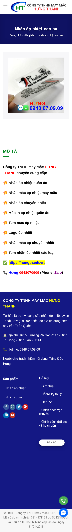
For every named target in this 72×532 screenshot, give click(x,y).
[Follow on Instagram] (12, 407)
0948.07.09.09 (30, 349)
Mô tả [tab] (10, 151)
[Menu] (5, 7)
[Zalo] (63, 512)
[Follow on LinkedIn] (6, 415)
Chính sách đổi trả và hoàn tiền (53, 423)
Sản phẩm (29, 35)
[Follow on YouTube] (12, 415)
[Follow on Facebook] (6, 407)
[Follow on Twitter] (19, 407)
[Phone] (63, 500)
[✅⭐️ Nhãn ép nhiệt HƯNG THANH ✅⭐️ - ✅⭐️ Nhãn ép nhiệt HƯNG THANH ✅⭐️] (38, 7)
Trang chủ (15, 35)
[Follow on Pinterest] (25, 407)
